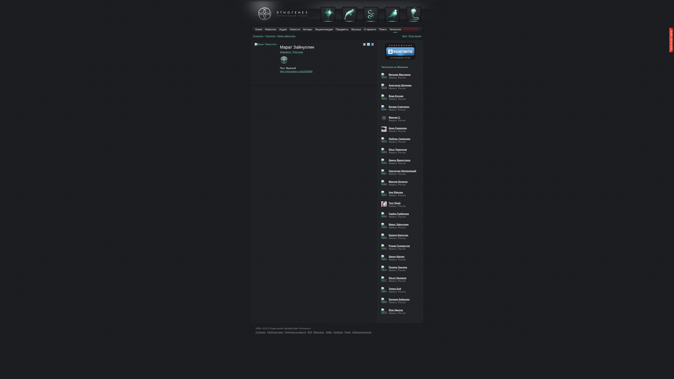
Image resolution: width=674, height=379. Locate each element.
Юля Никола (396, 310)
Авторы (307, 29)
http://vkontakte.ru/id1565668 (296, 71)
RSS (310, 332)
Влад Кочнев (396, 96)
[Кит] (349, 14)
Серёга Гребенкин (399, 213)
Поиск (382, 29)
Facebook (338, 332)
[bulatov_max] (384, 182)
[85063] (384, 118)
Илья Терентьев (398, 149)
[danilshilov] (384, 257)
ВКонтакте (319, 332)
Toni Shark (395, 203)
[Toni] (384, 204)
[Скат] (328, 14)
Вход (404, 36)
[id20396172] (384, 139)
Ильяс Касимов (397, 278)
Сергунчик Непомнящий (402, 171)
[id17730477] (384, 279)
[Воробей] (392, 14)
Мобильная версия (361, 332)
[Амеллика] (384, 289)
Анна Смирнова (398, 128)
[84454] (384, 129)
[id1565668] (384, 225)
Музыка (356, 29)
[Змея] (371, 14)
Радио (348, 332)
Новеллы (270, 29)
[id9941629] (384, 300)
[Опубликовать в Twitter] (368, 44)
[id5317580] (384, 75)
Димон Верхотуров (399, 160)
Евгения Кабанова (399, 299)
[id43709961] (384, 193)
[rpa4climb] (384, 247)
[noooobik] (384, 161)
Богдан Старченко (399, 106)
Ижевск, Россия (291, 52)
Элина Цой (395, 288)
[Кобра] (413, 14)
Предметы (342, 29)
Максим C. (395, 117)
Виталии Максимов (400, 74)
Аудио (283, 29)
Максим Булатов (398, 181)
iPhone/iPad (411, 29)
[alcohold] (384, 214)
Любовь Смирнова (399, 139)
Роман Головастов (399, 246)
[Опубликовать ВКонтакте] (364, 44)
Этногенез (258, 36)
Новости (295, 29)
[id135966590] (384, 86)
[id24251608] (384, 236)
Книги (258, 29)
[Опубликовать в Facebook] (372, 44)
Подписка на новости (295, 332)
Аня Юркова (396, 192)
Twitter (329, 332)
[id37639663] (384, 311)
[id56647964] (384, 97)
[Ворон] (384, 107)
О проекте (370, 29)
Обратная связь (275, 332)
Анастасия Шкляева (400, 85)
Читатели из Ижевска (394, 67)
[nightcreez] (384, 150)
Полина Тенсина (398, 267)
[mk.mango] (384, 268)
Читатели (395, 29)
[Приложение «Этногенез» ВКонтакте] (400, 51)
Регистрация (415, 36)
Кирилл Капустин (398, 235)
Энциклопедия (324, 29)
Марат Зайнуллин (286, 36)
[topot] (384, 172)
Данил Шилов (396, 256)
